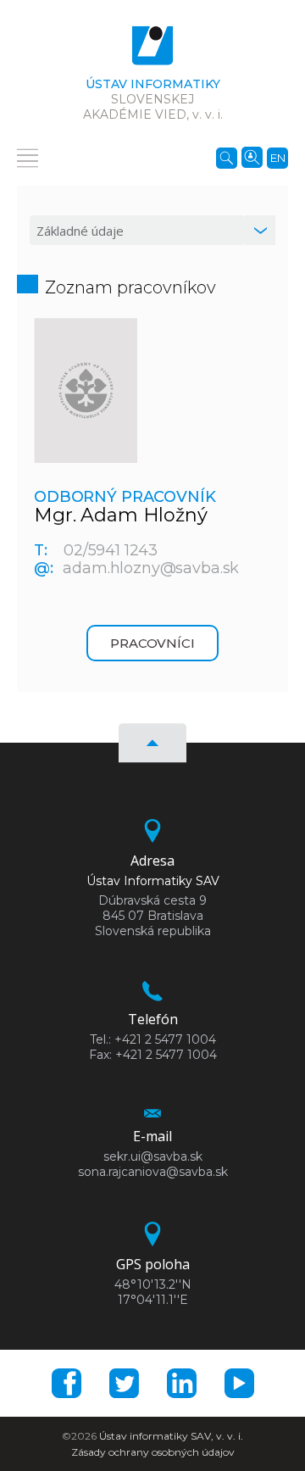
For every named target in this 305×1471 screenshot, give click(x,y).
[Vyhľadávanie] (226, 157)
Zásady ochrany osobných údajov (153, 1452)
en (278, 157)
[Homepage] (152, 50)
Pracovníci (152, 643)
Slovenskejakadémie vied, (153, 99)
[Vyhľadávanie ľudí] (252, 156)
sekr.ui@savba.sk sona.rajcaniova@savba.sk (153, 1164)
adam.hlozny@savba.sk (151, 568)
